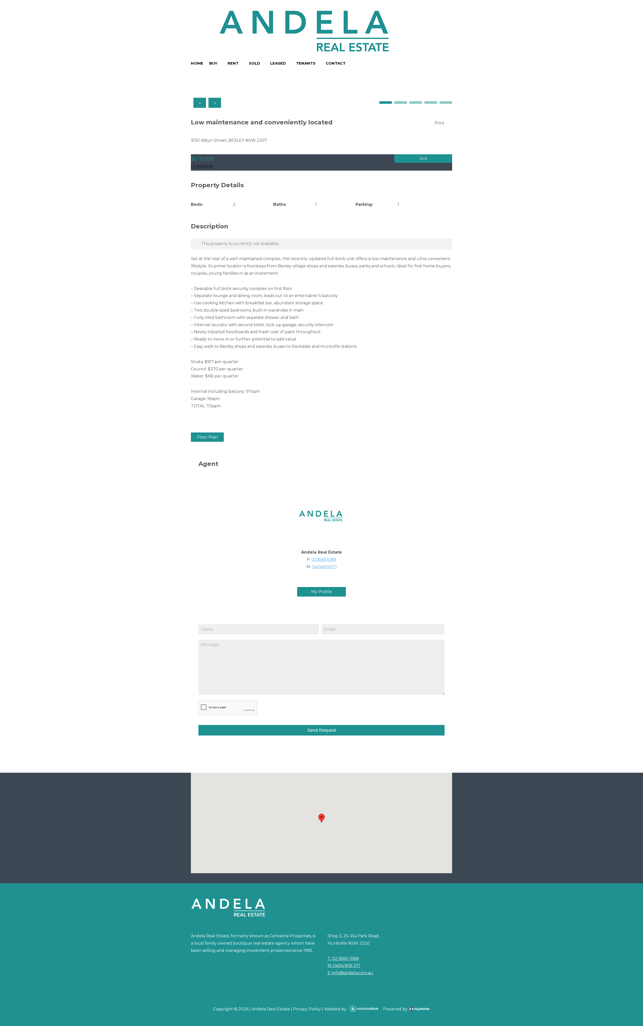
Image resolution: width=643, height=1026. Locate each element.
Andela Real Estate (271, 1009)
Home (197, 63)
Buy (213, 63)
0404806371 (324, 566)
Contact (336, 63)
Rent (233, 63)
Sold (254, 63)
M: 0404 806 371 (344, 965)
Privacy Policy (307, 1009)
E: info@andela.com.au (350, 972)
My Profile (321, 591)
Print (440, 123)
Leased (278, 63)
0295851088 (323, 559)
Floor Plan (207, 437)
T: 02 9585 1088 (343, 958)
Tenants (305, 63)
